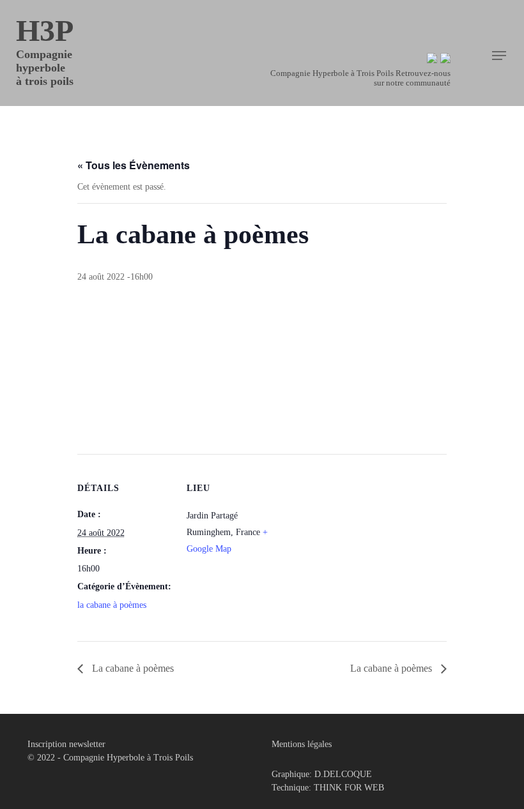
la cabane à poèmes (111, 605)
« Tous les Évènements (133, 165)
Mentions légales (302, 744)
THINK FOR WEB (349, 787)
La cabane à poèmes (131, 668)
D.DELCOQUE (343, 774)
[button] (499, 55)
